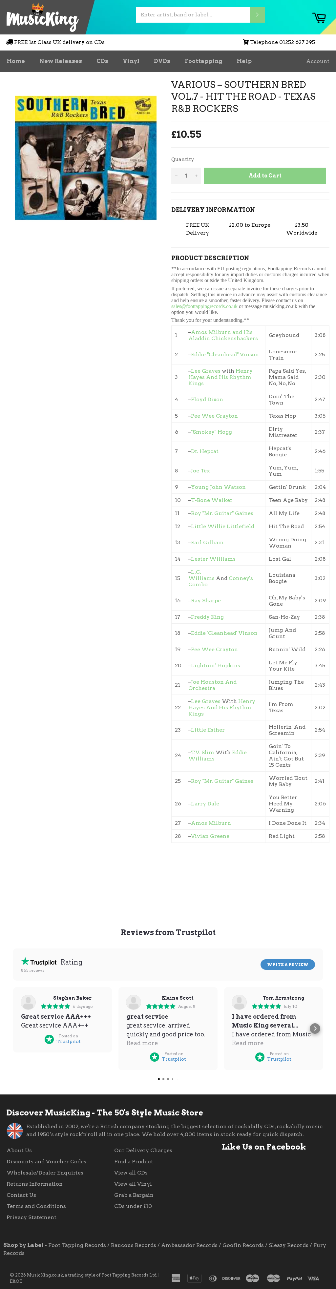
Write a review (287, 964)
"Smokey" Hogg (211, 432)
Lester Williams (214, 559)
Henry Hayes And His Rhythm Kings (220, 377)
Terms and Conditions (36, 1206)
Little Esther (208, 730)
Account (317, 61)
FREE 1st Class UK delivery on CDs (59, 42)
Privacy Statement (31, 1217)
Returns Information (35, 1184)
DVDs (162, 61)
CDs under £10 (133, 1206)
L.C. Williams (201, 575)
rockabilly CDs (255, 1126)
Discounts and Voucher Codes (46, 1161)
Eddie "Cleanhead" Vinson (225, 354)
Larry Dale (205, 803)
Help (244, 61)
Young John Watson (218, 487)
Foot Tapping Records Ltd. (129, 1275)
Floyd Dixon (207, 399)
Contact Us (21, 1195)
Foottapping (203, 61)
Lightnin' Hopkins (215, 665)
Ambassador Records (189, 1245)
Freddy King (207, 617)
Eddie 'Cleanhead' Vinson (224, 633)
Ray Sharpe (206, 600)
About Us (19, 1150)
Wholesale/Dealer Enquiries (45, 1173)
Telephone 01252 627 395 (282, 42)
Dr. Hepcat (205, 451)
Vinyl (131, 61)
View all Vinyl (133, 1184)
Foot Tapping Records (77, 1245)
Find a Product (133, 1161)
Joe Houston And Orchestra (212, 685)
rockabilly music (300, 1126)
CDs (102, 61)
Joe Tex (200, 471)
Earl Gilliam (207, 542)
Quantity (182, 159)
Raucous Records (133, 1245)
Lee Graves (205, 371)
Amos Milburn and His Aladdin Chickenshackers (223, 335)
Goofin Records (243, 1245)
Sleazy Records (288, 1245)
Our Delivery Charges (143, 1150)
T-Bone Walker (212, 500)
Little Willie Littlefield (222, 526)
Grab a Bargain (134, 1195)
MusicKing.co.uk (45, 1275)
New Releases (60, 61)
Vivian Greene (210, 836)
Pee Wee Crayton (214, 416)
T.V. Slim (202, 752)
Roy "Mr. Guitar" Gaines (222, 513)
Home (16, 61)
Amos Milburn (211, 823)
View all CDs (131, 1173)
